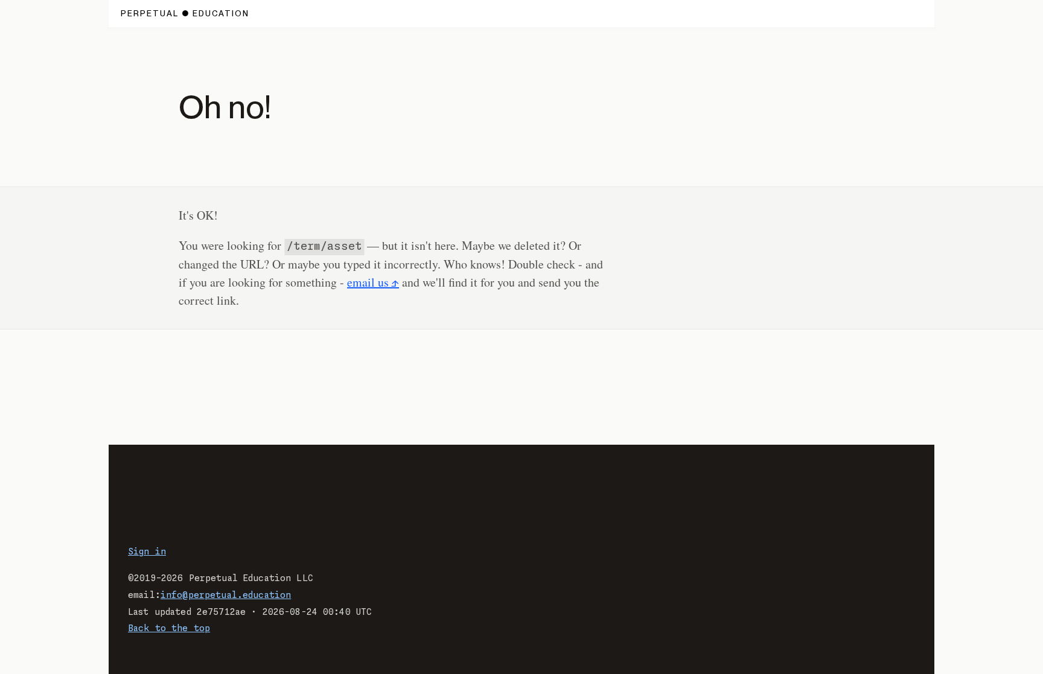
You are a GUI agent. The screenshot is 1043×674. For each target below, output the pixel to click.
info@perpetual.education (226, 595)
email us (368, 282)
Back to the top (169, 629)
